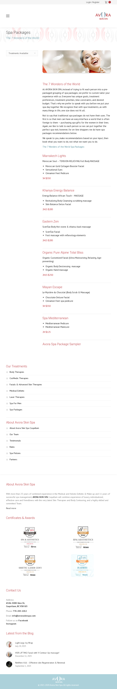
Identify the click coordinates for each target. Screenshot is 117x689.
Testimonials (15, 440)
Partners (13, 459)
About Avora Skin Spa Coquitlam (24, 428)
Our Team (14, 434)
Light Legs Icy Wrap (24, 642)
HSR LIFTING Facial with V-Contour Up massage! (37, 652)
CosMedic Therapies (19, 378)
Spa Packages (16, 409)
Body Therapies (17, 372)
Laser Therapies (17, 397)
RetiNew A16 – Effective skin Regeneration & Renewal (40, 662)
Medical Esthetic (17, 390)
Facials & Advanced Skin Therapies (26, 384)
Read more (11, 508)
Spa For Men (15, 403)
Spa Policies (15, 453)
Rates (12, 447)
